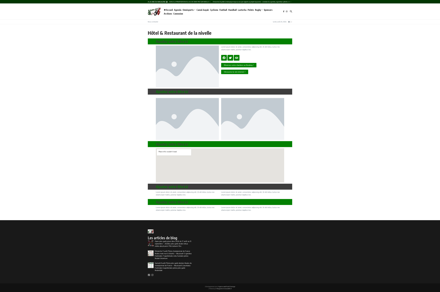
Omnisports (188, 9)
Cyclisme (214, 9)
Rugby (258, 9)
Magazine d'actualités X (224, 288)
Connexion (178, 13)
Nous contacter (153, 22)
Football (223, 9)
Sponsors (268, 9)
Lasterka (242, 9)
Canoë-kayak (203, 9)
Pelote (251, 9)
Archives (168, 13)
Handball (232, 9)
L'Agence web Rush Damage (226, 286)
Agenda (177, 9)
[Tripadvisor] (236, 58)
